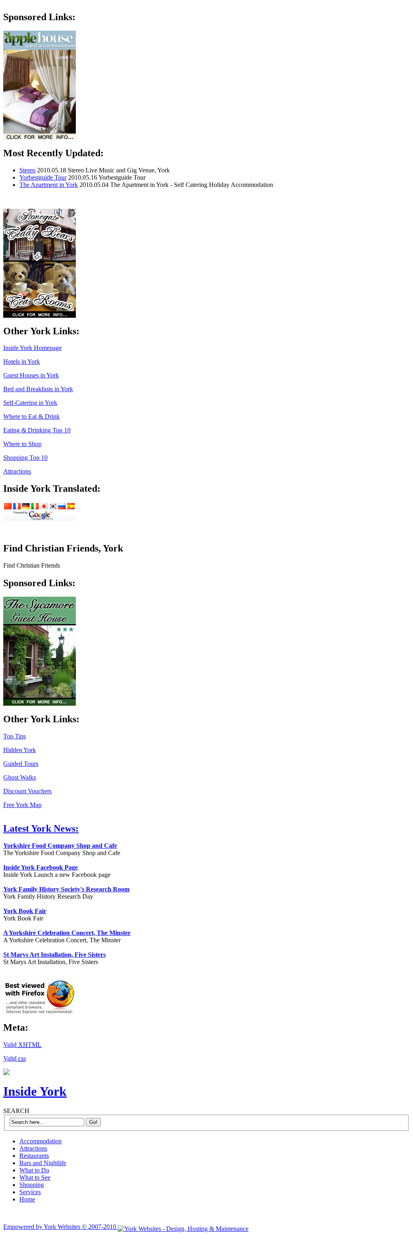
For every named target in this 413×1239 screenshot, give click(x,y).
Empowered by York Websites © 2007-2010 (60, 1226)
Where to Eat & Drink (31, 416)
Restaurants (34, 1155)
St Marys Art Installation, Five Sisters (54, 954)
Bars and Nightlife (42, 1162)
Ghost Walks (19, 777)
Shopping (31, 1184)
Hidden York (19, 749)
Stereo (27, 170)
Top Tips (14, 736)
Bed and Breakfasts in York (38, 389)
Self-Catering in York (30, 402)
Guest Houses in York (31, 375)
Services (30, 1192)
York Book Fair (24, 911)
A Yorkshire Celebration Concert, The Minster (67, 932)
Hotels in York (21, 361)
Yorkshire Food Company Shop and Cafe (60, 845)
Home (27, 1199)
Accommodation (40, 1141)
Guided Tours (20, 763)
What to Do (34, 1170)
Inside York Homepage (32, 347)
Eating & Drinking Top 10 (37, 430)
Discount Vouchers (27, 791)
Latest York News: (41, 828)
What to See (34, 1177)
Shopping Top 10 (25, 457)
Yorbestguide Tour (43, 177)
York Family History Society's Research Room (66, 889)
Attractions (17, 471)
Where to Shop (22, 443)
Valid (22, 1044)
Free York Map (22, 804)
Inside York (35, 1091)
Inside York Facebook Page (40, 867)
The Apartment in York (48, 184)
